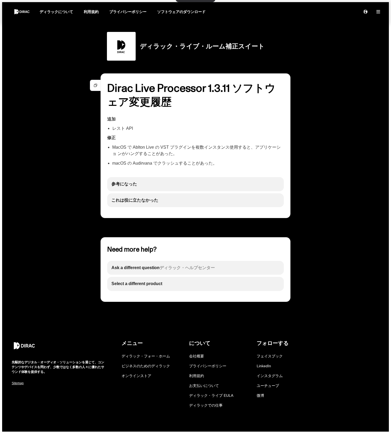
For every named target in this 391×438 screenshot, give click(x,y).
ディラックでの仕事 (206, 405)
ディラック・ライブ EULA (211, 395)
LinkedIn (264, 366)
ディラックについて (56, 12)
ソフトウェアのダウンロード (181, 12)
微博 (260, 395)
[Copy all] (95, 85)
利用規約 (91, 12)
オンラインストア (136, 376)
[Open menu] (378, 11)
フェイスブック (270, 356)
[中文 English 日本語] (365, 11)
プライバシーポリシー (128, 12)
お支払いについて (204, 385)
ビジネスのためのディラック (146, 366)
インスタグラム (270, 376)
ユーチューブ (268, 385)
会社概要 (196, 356)
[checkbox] (195, 184)
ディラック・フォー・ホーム (146, 356)
